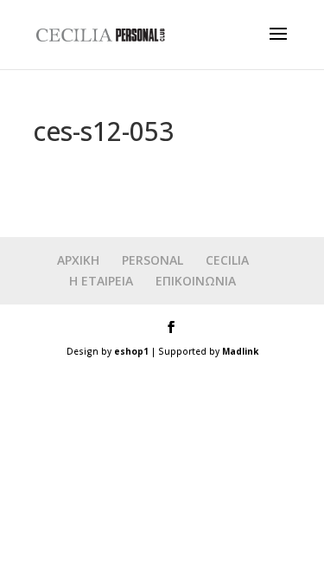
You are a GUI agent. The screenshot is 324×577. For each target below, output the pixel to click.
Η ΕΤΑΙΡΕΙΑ (101, 280)
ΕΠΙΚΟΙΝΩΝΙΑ (196, 280)
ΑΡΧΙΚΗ (78, 260)
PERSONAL (152, 260)
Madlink (240, 351)
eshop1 (131, 351)
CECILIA (227, 260)
